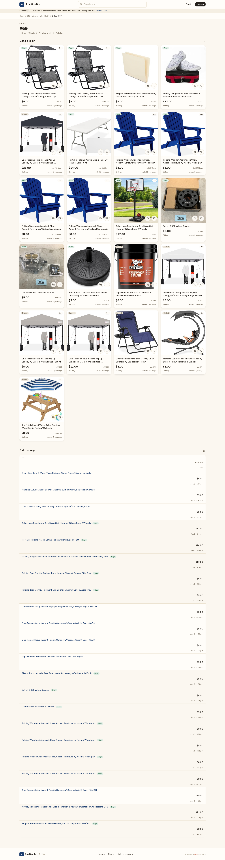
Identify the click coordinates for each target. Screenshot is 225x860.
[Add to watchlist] (60, 85)
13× (154, 114)
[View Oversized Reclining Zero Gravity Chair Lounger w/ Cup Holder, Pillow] (136, 332)
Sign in (189, 4)
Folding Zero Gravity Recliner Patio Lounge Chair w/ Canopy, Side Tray (60, 573)
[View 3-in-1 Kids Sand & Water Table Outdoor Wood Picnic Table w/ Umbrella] (41, 399)
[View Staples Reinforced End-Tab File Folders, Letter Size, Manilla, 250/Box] (136, 67)
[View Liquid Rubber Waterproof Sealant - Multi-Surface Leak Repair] (136, 266)
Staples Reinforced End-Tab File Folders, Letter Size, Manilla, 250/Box (59, 823)
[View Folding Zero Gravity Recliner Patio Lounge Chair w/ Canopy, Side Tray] (41, 67)
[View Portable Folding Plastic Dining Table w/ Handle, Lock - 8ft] (89, 134)
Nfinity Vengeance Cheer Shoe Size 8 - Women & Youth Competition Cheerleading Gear (182, 96)
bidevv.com (102, 11)
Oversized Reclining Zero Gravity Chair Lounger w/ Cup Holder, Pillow (56, 506)
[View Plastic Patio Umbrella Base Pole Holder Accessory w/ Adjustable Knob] (89, 266)
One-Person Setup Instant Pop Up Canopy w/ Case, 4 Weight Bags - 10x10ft (38, 163)
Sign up (200, 4)
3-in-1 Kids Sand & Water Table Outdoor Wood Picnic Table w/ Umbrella (56, 473)
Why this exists (125, 854)
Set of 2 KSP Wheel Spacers (177, 226)
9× (60, 48)
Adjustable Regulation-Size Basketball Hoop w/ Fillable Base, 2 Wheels (60, 523)
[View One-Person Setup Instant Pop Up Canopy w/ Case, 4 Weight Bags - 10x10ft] (41, 134)
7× (60, 114)
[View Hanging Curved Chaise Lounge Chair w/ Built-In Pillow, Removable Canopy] (183, 332)
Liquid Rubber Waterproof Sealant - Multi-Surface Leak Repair (52, 656)
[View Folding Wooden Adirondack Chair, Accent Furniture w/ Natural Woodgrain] (136, 134)
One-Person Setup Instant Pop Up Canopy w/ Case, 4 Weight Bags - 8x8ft (58, 623)
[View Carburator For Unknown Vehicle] (41, 266)
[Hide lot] (53, 85)
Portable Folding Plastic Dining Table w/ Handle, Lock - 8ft (54, 540)
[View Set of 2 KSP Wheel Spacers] (183, 200)
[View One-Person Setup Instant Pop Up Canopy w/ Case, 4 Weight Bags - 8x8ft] (183, 266)
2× (155, 181)
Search (111, 854)
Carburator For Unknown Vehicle (38, 292)
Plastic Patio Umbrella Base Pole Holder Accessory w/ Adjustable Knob (60, 673)
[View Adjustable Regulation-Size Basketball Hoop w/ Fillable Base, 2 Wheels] (136, 200)
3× (202, 247)
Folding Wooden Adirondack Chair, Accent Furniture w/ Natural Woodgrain (62, 723)
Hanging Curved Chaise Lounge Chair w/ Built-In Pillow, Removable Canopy (58, 489)
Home (21, 16)
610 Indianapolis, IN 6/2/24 (38, 16)
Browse (101, 854)
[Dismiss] (204, 11)
